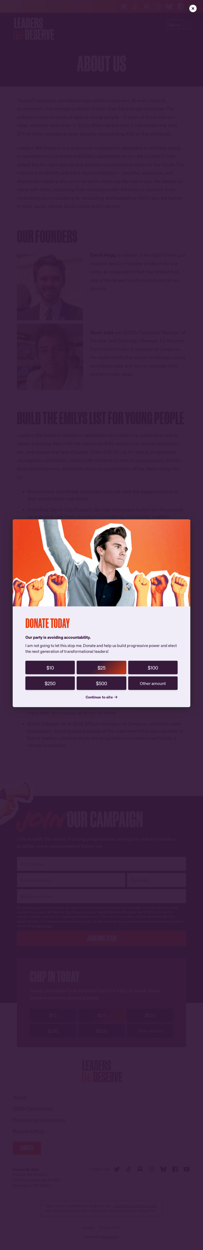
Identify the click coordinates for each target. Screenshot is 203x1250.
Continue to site (99, 696)
